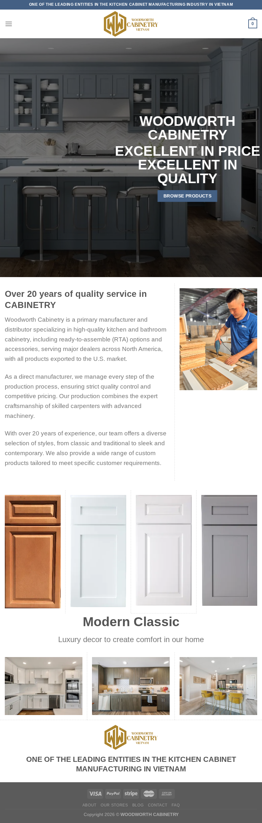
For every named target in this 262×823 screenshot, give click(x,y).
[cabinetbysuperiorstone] (131, 24)
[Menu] (8, 24)
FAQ (176, 805)
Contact (157, 805)
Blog (137, 805)
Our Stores (114, 805)
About (89, 805)
